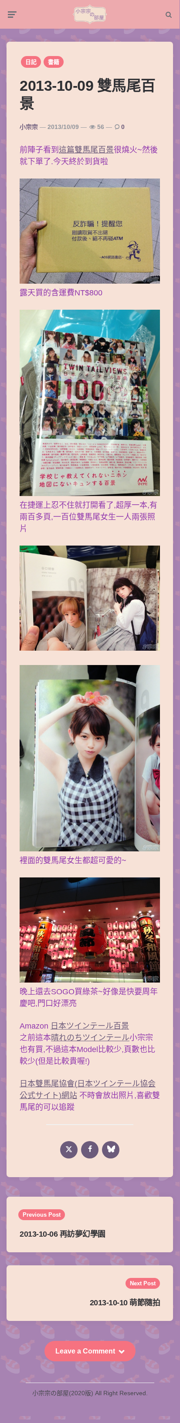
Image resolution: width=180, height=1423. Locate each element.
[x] (69, 1149)
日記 (31, 62)
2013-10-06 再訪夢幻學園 (62, 1234)
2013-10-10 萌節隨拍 (125, 1302)
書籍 (53, 62)
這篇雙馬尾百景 (86, 150)
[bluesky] (110, 1149)
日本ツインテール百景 (90, 1026)
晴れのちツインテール (90, 1037)
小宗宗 (29, 126)
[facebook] (89, 1149)
